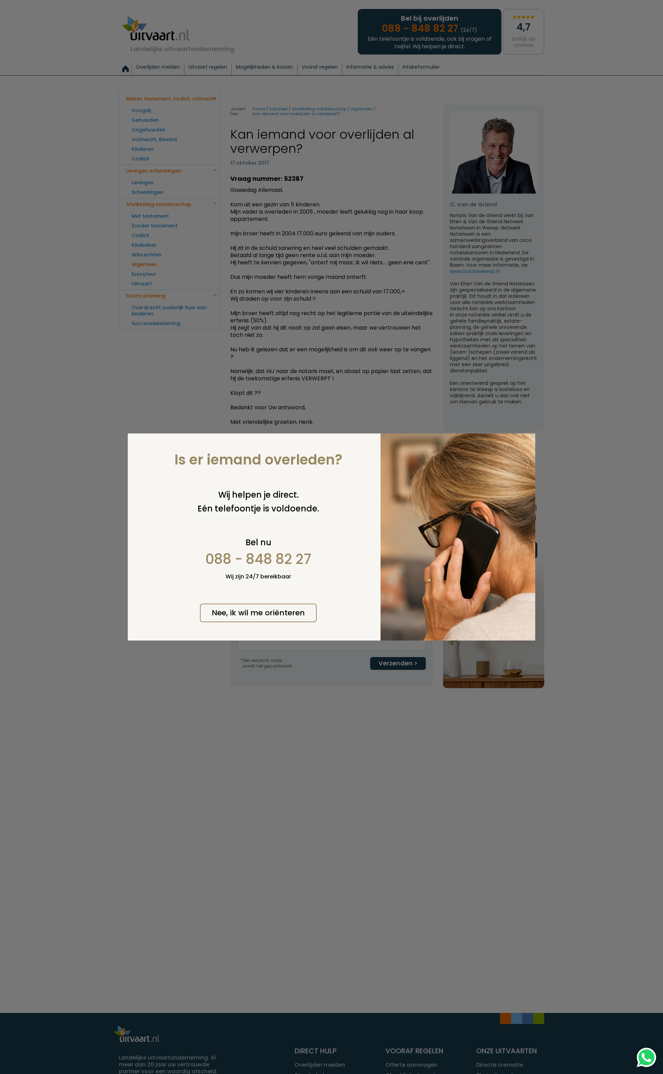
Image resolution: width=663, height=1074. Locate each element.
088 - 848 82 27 (258, 559)
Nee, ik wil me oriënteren (258, 612)
